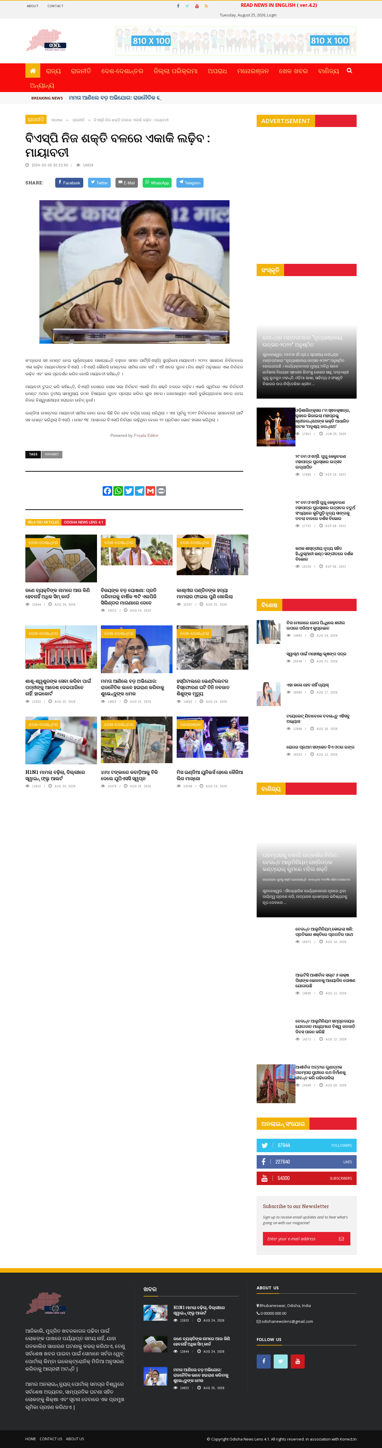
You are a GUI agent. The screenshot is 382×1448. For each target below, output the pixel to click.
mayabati (52, 454)
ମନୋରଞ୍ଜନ (253, 70)
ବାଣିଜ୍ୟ (328, 70)
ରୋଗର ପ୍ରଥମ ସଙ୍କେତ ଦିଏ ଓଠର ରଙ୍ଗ (320, 747)
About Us (75, 1438)
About (32, 6)
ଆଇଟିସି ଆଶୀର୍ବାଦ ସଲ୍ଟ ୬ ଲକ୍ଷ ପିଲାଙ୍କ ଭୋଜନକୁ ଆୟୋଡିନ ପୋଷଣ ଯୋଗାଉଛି (325, 980)
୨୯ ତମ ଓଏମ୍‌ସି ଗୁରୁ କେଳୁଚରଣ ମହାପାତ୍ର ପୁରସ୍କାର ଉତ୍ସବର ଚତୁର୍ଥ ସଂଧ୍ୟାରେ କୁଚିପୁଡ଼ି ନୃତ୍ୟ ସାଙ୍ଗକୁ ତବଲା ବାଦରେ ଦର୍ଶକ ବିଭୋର (325, 510)
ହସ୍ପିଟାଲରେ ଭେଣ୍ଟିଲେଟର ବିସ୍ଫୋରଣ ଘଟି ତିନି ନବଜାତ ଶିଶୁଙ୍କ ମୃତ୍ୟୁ (203, 687)
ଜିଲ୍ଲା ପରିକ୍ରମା (176, 70)
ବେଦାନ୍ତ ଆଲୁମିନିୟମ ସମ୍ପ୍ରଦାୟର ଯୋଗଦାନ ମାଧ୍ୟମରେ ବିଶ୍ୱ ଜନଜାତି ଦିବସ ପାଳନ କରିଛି (325, 1026)
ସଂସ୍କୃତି (270, 270)
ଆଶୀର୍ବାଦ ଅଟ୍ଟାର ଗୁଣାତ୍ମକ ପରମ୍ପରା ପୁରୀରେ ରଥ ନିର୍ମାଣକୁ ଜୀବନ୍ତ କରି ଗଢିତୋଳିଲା (320, 1072)
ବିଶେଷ (269, 605)
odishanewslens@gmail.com (287, 1321)
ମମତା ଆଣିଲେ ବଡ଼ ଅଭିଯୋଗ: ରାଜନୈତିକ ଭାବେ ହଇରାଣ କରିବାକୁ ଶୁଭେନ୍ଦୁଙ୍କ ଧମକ (132, 687)
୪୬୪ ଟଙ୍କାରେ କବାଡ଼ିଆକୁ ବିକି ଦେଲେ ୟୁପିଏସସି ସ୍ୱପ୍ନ (129, 775)
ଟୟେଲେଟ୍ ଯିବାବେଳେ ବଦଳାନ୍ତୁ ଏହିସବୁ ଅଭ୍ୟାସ (318, 718)
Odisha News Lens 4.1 (83, 522)
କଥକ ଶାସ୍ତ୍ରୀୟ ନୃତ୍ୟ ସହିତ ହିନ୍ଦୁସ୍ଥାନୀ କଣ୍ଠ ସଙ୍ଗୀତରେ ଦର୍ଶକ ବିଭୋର (324, 553)
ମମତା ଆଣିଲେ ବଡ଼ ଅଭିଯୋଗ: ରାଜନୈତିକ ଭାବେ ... (121, 97)
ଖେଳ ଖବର (293, 70)
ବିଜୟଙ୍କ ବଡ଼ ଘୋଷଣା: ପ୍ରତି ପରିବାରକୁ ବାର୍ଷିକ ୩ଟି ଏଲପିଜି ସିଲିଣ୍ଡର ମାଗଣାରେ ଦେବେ (128, 596)
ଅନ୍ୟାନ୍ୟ (42, 84)
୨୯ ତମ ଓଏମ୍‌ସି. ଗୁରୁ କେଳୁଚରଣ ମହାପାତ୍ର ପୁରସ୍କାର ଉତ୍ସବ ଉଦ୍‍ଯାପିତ (320, 461)
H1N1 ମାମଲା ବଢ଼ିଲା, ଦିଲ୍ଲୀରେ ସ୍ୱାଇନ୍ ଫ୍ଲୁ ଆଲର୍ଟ (55, 775)
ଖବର (150, 1289)
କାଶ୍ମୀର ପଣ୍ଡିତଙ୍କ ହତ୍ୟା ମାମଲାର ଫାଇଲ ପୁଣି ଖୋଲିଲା (205, 593)
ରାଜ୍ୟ (53, 70)
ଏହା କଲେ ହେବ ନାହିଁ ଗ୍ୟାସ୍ (307, 685)
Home (30, 1438)
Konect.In (348, 1439)
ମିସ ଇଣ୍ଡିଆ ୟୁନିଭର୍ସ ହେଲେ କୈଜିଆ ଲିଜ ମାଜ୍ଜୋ (210, 775)
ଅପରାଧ (217, 70)
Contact (55, 6)
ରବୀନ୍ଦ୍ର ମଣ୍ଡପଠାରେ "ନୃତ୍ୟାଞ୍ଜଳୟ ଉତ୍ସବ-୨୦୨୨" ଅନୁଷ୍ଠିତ (302, 341)
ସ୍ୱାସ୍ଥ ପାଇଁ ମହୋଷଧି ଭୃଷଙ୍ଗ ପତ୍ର (316, 653)
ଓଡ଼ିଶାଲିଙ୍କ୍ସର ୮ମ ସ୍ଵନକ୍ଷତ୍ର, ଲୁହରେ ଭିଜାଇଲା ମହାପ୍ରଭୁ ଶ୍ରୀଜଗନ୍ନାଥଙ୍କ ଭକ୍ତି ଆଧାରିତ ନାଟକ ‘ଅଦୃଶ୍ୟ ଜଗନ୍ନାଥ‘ (322, 418)
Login (272, 15)
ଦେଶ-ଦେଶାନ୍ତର (122, 70)
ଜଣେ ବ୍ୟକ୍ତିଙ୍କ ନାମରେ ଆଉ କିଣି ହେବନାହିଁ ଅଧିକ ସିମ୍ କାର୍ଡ (57, 593)
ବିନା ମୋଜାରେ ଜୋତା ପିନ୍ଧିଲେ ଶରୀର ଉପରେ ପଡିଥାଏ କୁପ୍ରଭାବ (315, 625)
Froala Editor (146, 435)
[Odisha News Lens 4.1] (46, 1303)
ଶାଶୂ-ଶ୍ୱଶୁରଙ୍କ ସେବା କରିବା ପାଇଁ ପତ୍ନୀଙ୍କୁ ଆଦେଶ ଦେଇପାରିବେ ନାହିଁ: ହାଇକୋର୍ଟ (58, 687)
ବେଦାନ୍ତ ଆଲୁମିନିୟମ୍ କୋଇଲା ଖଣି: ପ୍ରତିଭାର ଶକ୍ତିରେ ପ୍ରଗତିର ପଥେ (324, 931)
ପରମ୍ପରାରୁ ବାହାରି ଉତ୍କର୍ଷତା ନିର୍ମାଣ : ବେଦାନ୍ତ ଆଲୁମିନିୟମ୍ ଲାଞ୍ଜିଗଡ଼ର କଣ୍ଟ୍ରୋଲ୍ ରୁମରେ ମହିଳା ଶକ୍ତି (301, 862)
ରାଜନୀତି (81, 70)
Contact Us (51, 1438)
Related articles (43, 522)
